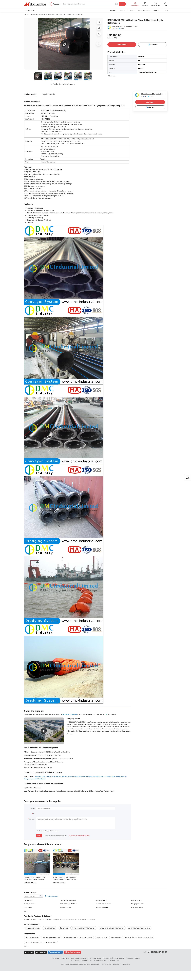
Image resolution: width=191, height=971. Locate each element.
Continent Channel (119, 958)
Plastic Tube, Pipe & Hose (74, 14)
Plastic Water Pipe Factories (51, 937)
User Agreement (106, 964)
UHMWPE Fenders (65, 907)
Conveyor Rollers (29, 904)
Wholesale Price (107, 958)
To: (34, 814)
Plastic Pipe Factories (32, 937)
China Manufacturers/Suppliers (79, 958)
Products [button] (56, 4)
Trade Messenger (55, 952)
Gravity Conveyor (98, 776)
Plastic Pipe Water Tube (145, 937)
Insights (137, 958)
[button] (116, 4)
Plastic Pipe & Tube (49, 928)
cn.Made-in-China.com (114, 960)
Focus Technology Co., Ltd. (81, 964)
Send (38, 836)
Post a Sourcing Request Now (79, 836)
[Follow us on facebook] (152, 952)
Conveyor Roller (110, 776)
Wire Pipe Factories (70, 937)
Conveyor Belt (33, 779)
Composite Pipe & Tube (32, 928)
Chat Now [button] (154, 44)
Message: (32, 819)
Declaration (116, 964)
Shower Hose (64, 928)
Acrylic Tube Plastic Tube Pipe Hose (139, 928)
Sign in (165, 5)
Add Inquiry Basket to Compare (64, 84)
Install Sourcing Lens (73, 952)
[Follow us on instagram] (157, 952)
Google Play (41, 952)
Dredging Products (137, 904)
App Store (29, 952)
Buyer (121, 10)
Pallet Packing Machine (59, 776)
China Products (65, 958)
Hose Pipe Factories (86, 937)
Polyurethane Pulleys (102, 907)
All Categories (31, 10)
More (25, 946)
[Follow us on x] (154, 952)
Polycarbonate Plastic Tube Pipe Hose (83, 928)
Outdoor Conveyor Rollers (68, 904)
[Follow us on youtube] (160, 952)
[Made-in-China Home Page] (35, 4)
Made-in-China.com (87, 960)
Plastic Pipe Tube (116, 937)
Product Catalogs (51, 896)
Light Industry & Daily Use (37, 14)
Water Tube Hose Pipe (32, 942)
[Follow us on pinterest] (163, 952)
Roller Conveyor (73, 776)
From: (33, 808)
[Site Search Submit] (122, 4)
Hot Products (28, 900)
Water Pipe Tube (102, 937)
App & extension (143, 10)
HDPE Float (42, 779)
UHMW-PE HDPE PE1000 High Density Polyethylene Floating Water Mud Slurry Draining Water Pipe (65, 879)
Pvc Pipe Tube (129, 937)
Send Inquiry (121, 44)
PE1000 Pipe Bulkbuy (49, 942)
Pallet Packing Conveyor (43, 776)
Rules (166, 10)
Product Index (129, 958)
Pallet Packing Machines (67, 900)
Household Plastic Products (56, 14)
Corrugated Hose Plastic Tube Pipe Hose (111, 928)
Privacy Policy (126, 964)
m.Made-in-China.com (100, 960)
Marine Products (136, 907)
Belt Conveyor (135, 900)
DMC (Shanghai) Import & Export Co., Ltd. (125, 26)
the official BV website (69, 714)
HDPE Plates (28, 907)
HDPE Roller (120, 776)
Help (131, 10)
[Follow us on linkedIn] (166, 952)
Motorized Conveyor (86, 776)
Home (26, 14)
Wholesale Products (95, 958)
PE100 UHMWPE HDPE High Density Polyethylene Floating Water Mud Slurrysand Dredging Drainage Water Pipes (37, 879)
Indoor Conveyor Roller (103, 904)
